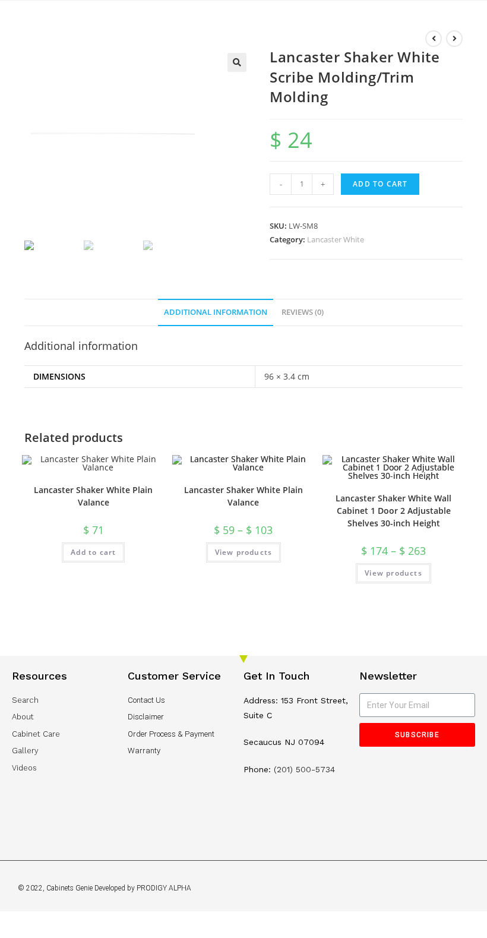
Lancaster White (335, 239)
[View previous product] (433, 38)
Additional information (215, 312)
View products (244, 552)
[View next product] (454, 38)
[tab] (215, 312)
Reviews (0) (303, 312)
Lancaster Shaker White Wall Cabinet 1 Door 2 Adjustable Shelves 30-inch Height (393, 510)
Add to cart (380, 184)
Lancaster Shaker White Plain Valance (93, 496)
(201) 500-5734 (304, 769)
